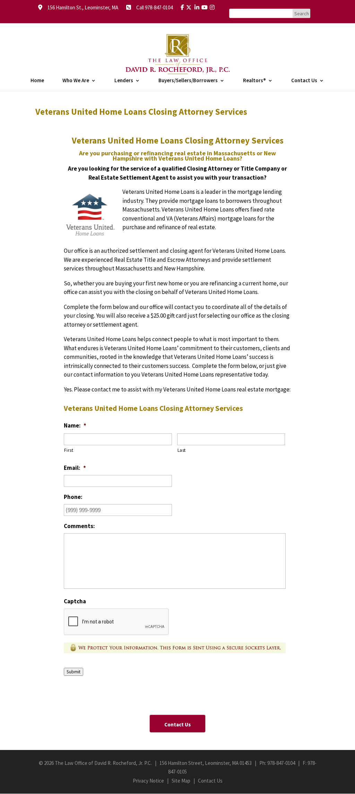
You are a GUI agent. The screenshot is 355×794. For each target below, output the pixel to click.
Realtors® (254, 81)
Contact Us (304, 81)
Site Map (181, 780)
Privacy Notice (148, 780)
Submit (73, 672)
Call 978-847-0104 (152, 7)
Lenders (123, 81)
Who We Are (75, 81)
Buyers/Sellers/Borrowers (188, 81)
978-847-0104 (281, 763)
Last (182, 450)
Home (37, 81)
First (68, 450)
